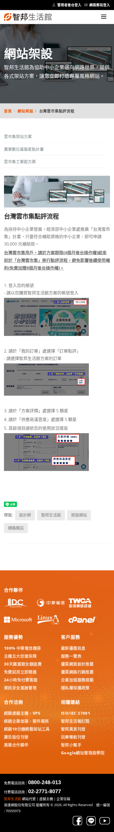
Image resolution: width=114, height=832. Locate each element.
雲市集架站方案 (18, 136)
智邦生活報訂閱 (75, 721)
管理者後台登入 (69, 5)
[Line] (91, 824)
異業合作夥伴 (16, 744)
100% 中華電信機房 (22, 648)
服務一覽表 (71, 656)
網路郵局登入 (99, 5)
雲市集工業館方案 (20, 161)
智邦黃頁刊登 (73, 729)
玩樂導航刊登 (73, 736)
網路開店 (16, 528)
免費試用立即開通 (20, 671)
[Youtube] (104, 824)
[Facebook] (77, 824)
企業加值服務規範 (77, 679)
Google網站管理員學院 (82, 752)
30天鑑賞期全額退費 (23, 664)
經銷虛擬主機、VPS (22, 713)
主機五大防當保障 (20, 656)
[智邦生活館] (28, 17)
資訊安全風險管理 (20, 687)
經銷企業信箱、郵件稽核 (26, 721)
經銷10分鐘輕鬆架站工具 (27, 729)
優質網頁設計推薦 (77, 664)
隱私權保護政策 (75, 687)
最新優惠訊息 (73, 648)
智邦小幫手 (71, 744)
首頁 (8, 110)
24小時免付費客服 (21, 679)
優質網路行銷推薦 (77, 671)
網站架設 (25, 110)
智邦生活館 (51, 515)
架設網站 (79, 515)
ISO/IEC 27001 (75, 713)
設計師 (25, 515)
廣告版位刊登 (16, 736)
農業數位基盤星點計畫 (24, 149)
